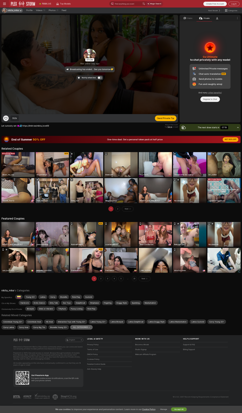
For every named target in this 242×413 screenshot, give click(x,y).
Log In (234, 4)
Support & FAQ (189, 345)
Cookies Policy (93, 359)
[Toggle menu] (4, 4)
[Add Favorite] (6, 118)
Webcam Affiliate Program (145, 354)
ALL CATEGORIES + (81, 327)
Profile (29, 10)
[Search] (144, 4)
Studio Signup (141, 350)
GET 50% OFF (230, 139)
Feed (64, 10)
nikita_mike (7, 290)
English (72, 340)
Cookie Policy (148, 409)
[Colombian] (19, 297)
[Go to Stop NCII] (69, 397)
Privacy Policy (93, 345)
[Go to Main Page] (23, 4)
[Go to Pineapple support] (55, 397)
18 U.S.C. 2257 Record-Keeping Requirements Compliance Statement (201, 397)
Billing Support (189, 350)
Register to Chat (210, 99)
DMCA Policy (92, 354)
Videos (40, 10)
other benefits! (215, 93)
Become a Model (142, 345)
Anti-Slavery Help (94, 369)
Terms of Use (92, 350)
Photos (53, 10)
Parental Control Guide (96, 364)
